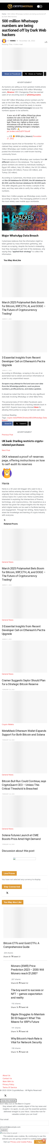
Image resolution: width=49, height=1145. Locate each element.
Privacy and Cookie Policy (21, 1142)
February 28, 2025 (8, 689)
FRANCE (20, 418)
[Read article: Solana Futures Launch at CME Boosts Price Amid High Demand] (24, 811)
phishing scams (34, 95)
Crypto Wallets (8, 724)
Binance (10, 92)
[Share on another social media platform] (45, 74)
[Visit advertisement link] (24, 861)
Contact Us (7, 1078)
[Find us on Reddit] (12, 893)
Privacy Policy (8, 1084)
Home (4, 14)
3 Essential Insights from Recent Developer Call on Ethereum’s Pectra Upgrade (23, 361)
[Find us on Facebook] (3, 893)
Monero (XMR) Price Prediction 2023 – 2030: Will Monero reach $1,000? (27, 969)
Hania (13, 41)
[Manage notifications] (44, 1141)
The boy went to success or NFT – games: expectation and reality (27, 994)
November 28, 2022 (27, 41)
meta (26, 418)
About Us (6, 1075)
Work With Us (8, 1081)
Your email (4, 1119)
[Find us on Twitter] (7, 892)
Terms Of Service (10, 1087)
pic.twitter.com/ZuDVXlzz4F (18, 131)
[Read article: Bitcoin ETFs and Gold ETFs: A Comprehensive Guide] (25, 922)
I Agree (40, 1142)
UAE (30, 418)
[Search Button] (46, 6)
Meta (36, 407)
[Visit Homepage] (20, 6)
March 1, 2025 (7, 319)
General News (7, 562)
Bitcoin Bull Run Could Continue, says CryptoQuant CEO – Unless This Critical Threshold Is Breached (24, 785)
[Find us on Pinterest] (16, 893)
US (33, 418)
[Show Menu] (3, 6)
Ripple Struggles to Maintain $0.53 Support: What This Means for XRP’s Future (28, 1018)
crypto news (12, 418)
